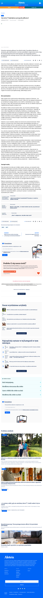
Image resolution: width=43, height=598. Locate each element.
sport (7, 227)
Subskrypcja (18, 573)
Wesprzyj (21, 7)
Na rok (29, 570)
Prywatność (20, 594)
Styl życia (2, 13)
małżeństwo (4, 435)
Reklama (17, 577)
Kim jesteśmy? (15, 592)
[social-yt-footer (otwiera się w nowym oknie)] (18, 588)
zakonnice (4, 469)
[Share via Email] (39, 60)
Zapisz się (5, 254)
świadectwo (4, 490)
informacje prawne (22, 592)
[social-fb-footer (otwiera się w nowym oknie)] (20, 588)
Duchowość (6, 573)
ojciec (3, 227)
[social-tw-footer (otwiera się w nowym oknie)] (22, 588)
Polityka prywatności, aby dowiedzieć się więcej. (30, 409)
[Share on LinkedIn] (35, 60)
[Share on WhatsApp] (41, 60)
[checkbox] (2, 251)
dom (3, 531)
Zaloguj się (28, 289)
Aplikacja (17, 572)
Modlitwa (33, 7)
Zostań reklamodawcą (30, 592)
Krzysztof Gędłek (13, 20)
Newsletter (18, 570)
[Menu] (7, 3)
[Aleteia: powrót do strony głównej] (21, 2)
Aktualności (6, 570)
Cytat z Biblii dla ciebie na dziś (12, 391)
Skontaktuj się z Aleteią (13, 594)
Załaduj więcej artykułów (21, 333)
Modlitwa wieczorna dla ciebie (12, 386)
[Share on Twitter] (37, 60)
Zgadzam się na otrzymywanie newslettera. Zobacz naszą (16, 252)
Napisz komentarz (21, 293)
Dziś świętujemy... (8, 382)
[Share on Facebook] (33, 60)
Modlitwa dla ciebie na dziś (11, 395)
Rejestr (9, 7)
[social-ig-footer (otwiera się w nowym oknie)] (24, 588)
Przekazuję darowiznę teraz (9, 271)
